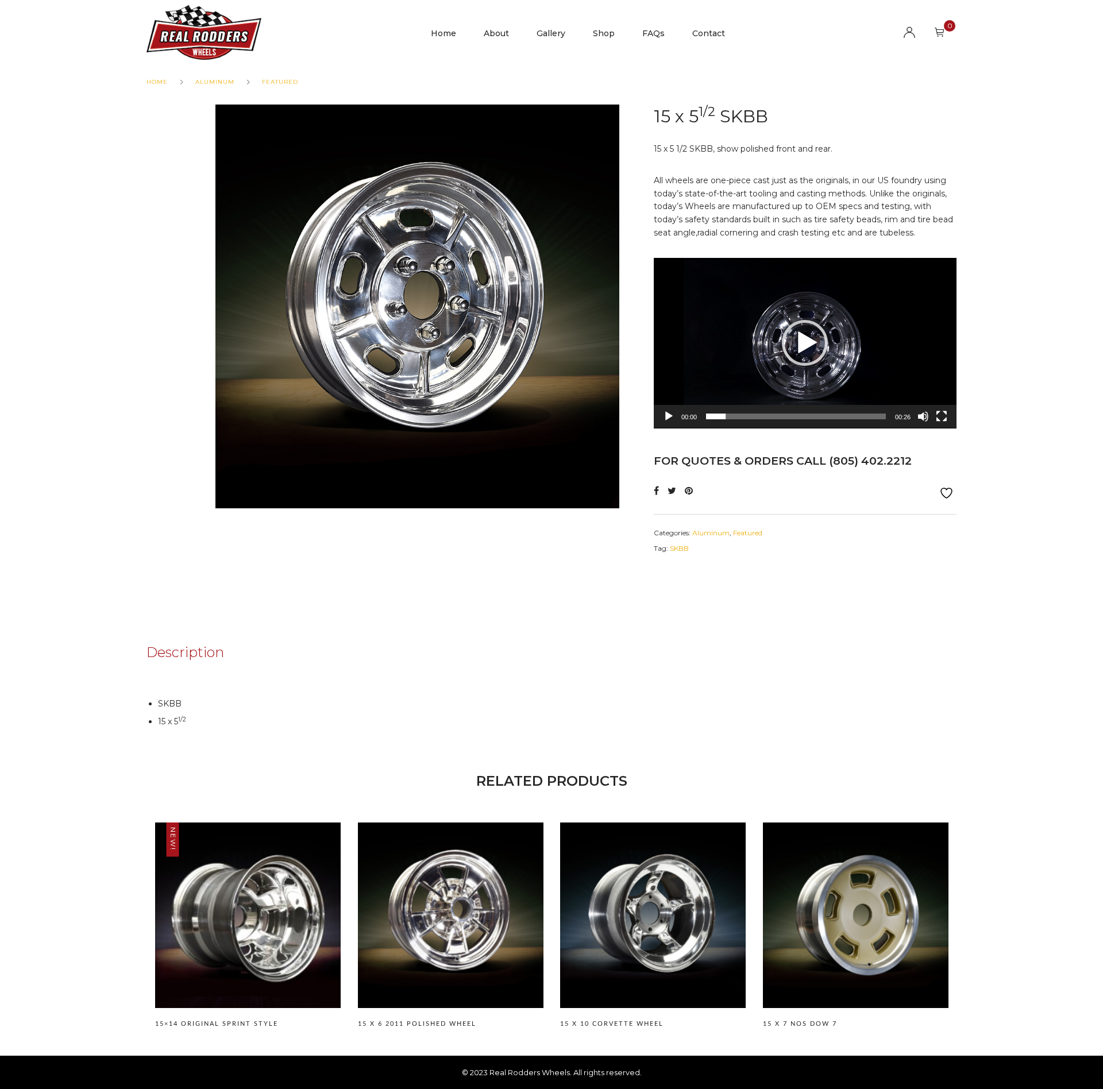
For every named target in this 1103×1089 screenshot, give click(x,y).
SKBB (679, 548)
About (496, 33)
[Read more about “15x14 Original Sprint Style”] (247, 932)
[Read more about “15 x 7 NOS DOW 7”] (855, 932)
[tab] (202, 652)
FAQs (653, 33)
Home (443, 33)
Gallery (551, 33)
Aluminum (214, 82)
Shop (604, 33)
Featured (280, 82)
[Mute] (923, 416)
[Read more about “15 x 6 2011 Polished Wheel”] (450, 932)
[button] (805, 343)
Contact (708, 33)
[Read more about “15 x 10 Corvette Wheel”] (652, 932)
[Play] (668, 416)
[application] (805, 343)
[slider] (796, 416)
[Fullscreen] (941, 416)
